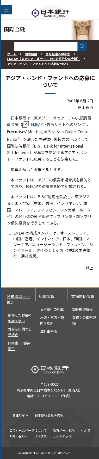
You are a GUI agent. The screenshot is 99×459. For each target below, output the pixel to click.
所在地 (74, 389)
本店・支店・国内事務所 (52, 320)
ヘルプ (85, 430)
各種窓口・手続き (18, 299)
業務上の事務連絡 (84, 320)
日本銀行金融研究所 (49, 415)
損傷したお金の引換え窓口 (19, 317)
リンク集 (40, 436)
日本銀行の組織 (52, 309)
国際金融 (31, 54)
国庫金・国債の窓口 (19, 345)
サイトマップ (62, 436)
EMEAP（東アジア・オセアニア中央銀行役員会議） (43, 58)
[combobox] (46, 46)
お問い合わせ (18, 436)
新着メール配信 (64, 430)
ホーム (12, 54)
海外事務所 (48, 331)
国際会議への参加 (57, 54)
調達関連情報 (82, 309)
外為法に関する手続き (19, 331)
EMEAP (37, 124)
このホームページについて (28, 430)
